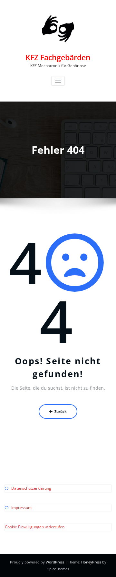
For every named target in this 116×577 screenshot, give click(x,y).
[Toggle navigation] (58, 81)
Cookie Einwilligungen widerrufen (34, 527)
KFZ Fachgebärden (58, 58)
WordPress (55, 562)
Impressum (21, 507)
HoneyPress (91, 562)
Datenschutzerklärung (31, 488)
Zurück (60, 411)
